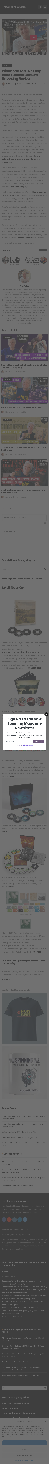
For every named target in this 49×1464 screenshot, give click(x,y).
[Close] (46, 714)
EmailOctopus (29, 745)
